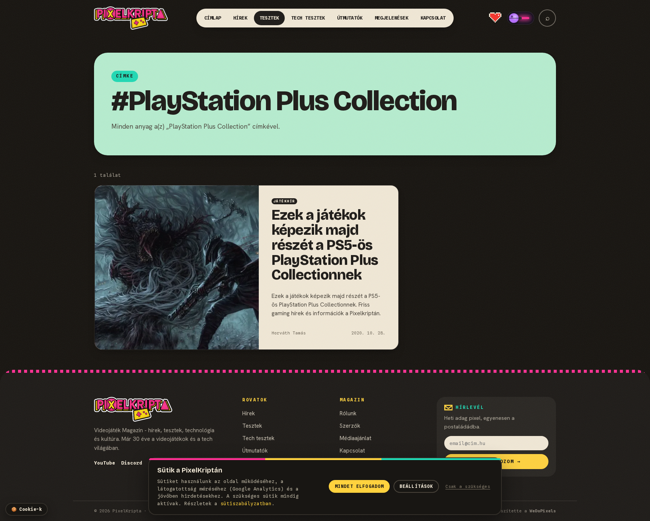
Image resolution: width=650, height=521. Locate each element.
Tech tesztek (308, 18)
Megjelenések (392, 18)
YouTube (104, 463)
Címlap (212, 18)
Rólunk (348, 413)
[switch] (520, 18)
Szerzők (350, 425)
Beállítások (416, 486)
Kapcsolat (433, 18)
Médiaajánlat (355, 438)
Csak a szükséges (467, 486)
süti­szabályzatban (246, 503)
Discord (131, 463)
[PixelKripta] (131, 18)
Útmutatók (350, 18)
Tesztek (269, 18)
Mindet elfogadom (359, 486)
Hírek (240, 18)
